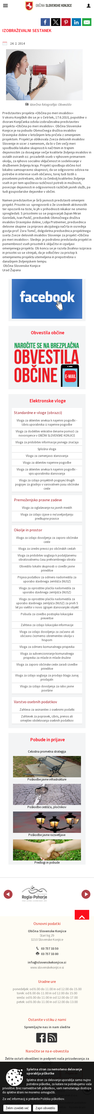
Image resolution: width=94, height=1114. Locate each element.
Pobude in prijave (47, 739)
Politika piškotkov (52, 1099)
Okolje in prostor (28, 529)
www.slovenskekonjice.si (47, 967)
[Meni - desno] (89, 5)
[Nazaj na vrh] (82, 915)
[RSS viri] (52, 1037)
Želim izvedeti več (17, 1108)
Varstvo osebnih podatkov (35, 701)
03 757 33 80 (49, 954)
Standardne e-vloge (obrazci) (38, 412)
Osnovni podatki (47, 923)
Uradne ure (47, 981)
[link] (45, 22)
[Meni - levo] (5, 5)
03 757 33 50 (49, 949)
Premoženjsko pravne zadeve (38, 499)
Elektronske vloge (47, 401)
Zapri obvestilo (45, 1108)
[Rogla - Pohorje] (34, 893)
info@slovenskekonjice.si (47, 962)
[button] (8, 894)
